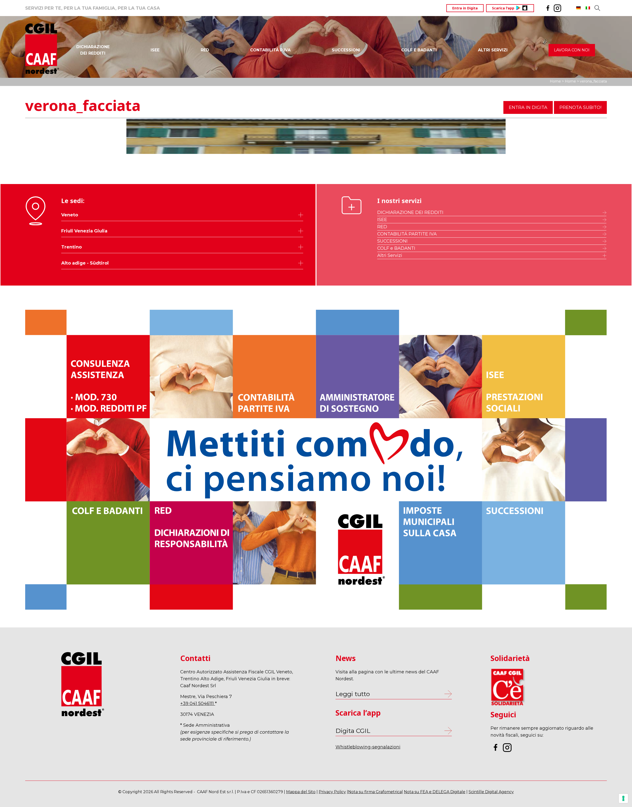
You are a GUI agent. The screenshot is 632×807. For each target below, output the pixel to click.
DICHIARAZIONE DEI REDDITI (410, 212)
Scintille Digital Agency (491, 791)
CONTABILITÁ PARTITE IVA (407, 234)
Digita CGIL (353, 730)
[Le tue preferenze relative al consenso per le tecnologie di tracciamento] (623, 798)
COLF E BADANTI (419, 50)
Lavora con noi (572, 50)
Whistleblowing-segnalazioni (368, 747)
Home (555, 81)
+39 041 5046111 (197, 703)
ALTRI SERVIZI (493, 50)
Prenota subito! (580, 107)
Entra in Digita (465, 8)
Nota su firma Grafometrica (375, 791)
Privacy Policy (332, 791)
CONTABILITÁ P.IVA (270, 50)
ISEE (155, 50)
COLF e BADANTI (396, 248)
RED (205, 50)
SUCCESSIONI (346, 50)
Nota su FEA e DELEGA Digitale (434, 791)
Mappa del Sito (301, 791)
